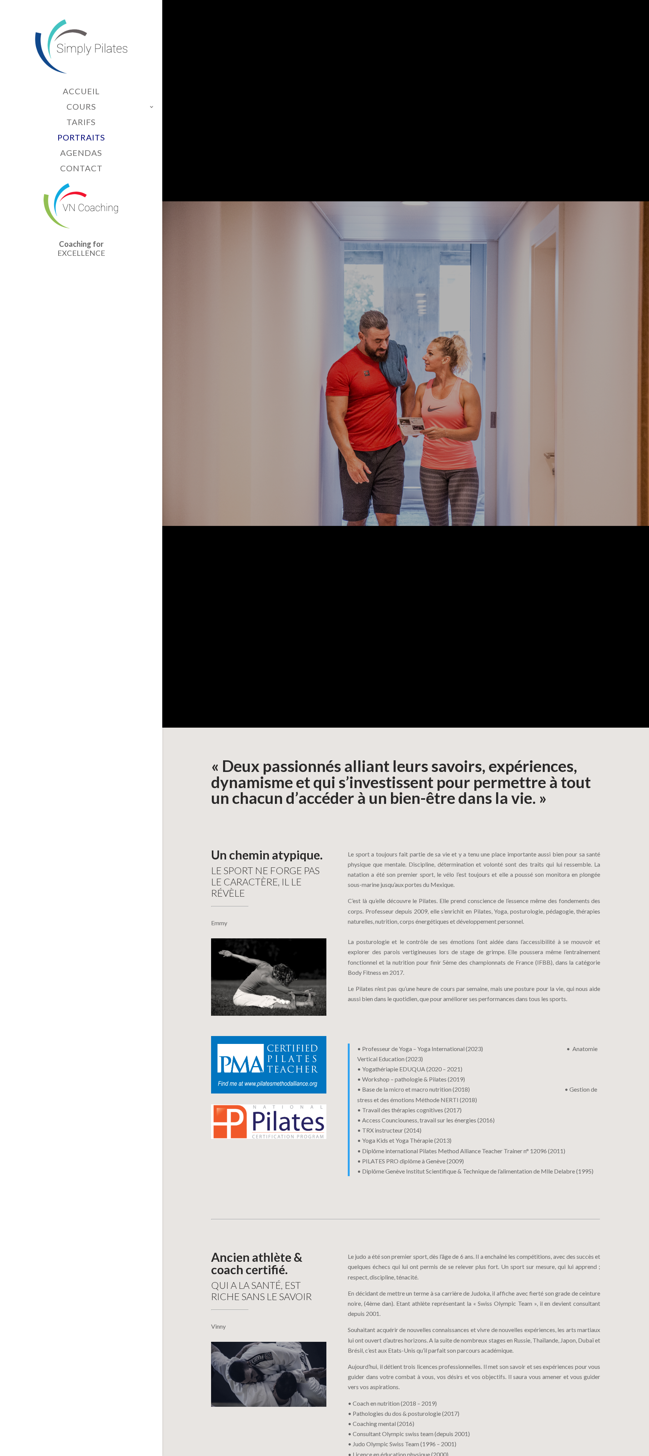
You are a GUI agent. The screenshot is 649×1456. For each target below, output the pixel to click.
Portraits (81, 137)
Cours (81, 107)
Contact (81, 168)
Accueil (81, 91)
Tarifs (81, 122)
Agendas (81, 153)
